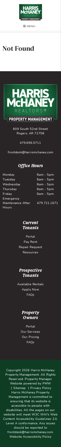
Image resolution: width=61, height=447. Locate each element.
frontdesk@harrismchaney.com (30, 152)
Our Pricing (30, 337)
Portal (30, 237)
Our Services (30, 332)
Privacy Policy (40, 388)
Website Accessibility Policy (30, 437)
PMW (47, 383)
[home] (30, 12)
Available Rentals (30, 284)
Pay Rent (30, 242)
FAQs (30, 295)
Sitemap (19, 388)
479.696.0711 (30, 143)
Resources (30, 252)
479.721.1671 (47, 203)
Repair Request (30, 247)
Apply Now (30, 289)
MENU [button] (30, 26)
